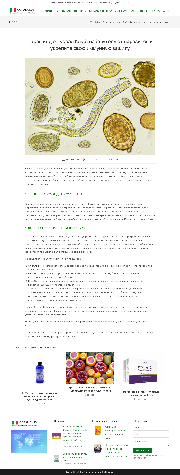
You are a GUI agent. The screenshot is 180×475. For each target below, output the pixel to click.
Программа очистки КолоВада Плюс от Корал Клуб (140, 393)
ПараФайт (34, 281)
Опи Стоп (33, 265)
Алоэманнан (35, 288)
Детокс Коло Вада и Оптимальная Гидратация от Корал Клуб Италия (90, 389)
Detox (107, 160)
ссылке (29, 325)
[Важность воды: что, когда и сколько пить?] (56, 458)
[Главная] (91, 22)
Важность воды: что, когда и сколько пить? (75, 457)
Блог (115, 160)
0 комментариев (79, 447)
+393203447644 (124, 2)
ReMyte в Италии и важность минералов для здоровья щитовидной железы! (40, 396)
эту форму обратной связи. (62, 336)
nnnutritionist (72, 160)
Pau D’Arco (34, 273)
